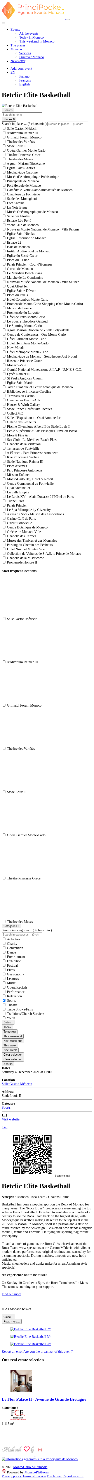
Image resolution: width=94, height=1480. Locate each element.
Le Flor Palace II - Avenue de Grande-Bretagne (44, 1399)
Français (25, 80)
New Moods (15, 347)
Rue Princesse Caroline (22, 457)
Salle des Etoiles (18, 216)
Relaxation (14, 996)
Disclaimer (54, 1476)
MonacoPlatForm (36, 1472)
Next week (10, 1050)
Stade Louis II (16, 146)
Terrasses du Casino (20, 396)
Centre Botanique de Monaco (27, 527)
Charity (11, 943)
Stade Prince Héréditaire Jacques (29, 409)
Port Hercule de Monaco (23, 185)
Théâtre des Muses (19, 159)
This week (9, 1045)
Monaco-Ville (16, 365)
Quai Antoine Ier (18, 488)
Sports (11, 1000)
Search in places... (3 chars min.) (24, 124)
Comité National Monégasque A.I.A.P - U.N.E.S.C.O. (44, 369)
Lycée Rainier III (18, 374)
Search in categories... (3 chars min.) (27, 930)
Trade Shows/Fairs (19, 1009)
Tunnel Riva (15, 501)
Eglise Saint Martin (19, 383)
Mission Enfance (18, 475)
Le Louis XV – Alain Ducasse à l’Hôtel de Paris (40, 496)
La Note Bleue (16, 207)
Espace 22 (13, 242)
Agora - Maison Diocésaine (25, 163)
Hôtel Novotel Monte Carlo (25, 549)
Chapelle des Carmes (21, 536)
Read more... (11, 1321)
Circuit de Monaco (19, 269)
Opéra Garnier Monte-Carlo (25, 150)
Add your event (21, 68)
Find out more (11, 1294)
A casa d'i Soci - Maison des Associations (35, 514)
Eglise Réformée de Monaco (26, 238)
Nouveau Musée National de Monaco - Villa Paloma (42, 229)
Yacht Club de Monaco (22, 225)
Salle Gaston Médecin (21, 128)
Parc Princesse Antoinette (24, 470)
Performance (15, 992)
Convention (14, 948)
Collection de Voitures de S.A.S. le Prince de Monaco (43, 553)
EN (12, 72)
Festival (12, 965)
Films (10, 970)
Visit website (10, 1119)
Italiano (24, 76)
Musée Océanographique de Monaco (32, 212)
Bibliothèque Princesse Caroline (28, 391)
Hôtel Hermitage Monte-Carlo (27, 343)
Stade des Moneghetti (21, 198)
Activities (13, 939)
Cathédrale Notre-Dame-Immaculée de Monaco (39, 190)
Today (7, 1027)
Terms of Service (34, 1476)
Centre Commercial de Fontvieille (30, 483)
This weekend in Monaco (36, 41)
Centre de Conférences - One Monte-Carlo (36, 334)
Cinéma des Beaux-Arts (23, 400)
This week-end (12, 1036)
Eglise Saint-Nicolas (20, 234)
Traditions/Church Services (25, 1014)
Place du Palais (17, 295)
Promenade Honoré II (21, 562)
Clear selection (12, 1054)
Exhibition (13, 961)
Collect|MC (14, 413)
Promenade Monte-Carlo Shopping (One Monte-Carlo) (44, 304)
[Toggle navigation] (68, 19)
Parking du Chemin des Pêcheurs (29, 545)
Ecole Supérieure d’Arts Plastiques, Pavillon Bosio (41, 431)
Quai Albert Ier (17, 286)
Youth (10, 1018)
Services (25, 53)
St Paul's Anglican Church (24, 378)
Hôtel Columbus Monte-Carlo (27, 299)
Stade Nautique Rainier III (24, 461)
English (24, 84)
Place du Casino (17, 260)
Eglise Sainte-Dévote (21, 290)
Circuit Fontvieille (19, 523)
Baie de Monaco (18, 247)
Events (15, 29)
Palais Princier (16, 505)
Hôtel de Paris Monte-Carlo (25, 317)
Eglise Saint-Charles (20, 168)
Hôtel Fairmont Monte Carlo (26, 339)
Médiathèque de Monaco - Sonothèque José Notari (41, 356)
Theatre (11, 1005)
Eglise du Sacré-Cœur (21, 255)
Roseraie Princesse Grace (24, 361)
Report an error (12, 1351)
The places (17, 45)
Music (11, 983)
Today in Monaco (31, 37)
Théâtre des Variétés (20, 142)
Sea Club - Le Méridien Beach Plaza (31, 439)
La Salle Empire (17, 492)
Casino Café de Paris (21, 518)
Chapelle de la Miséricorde (25, 558)
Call (4, 1127)
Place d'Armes (16, 466)
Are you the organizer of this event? (48, 1351)
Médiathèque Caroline (22, 172)
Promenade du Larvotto (23, 312)
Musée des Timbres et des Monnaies (31, 540)
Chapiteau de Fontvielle (23, 194)
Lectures (12, 978)
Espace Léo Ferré (18, 220)
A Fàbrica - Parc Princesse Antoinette (32, 453)
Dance (11, 952)
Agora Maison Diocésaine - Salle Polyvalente (38, 330)
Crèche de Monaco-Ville (23, 532)
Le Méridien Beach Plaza (24, 273)
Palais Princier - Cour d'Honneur (29, 264)
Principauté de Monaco (22, 181)
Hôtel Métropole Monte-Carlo (27, 352)
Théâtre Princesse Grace (23, 155)
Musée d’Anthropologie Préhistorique (32, 177)
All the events (28, 33)
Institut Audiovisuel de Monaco (28, 251)
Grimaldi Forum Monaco (24, 137)
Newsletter (17, 61)
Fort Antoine (15, 203)
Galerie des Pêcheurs (21, 422)
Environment (15, 957)
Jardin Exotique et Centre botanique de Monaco (39, 387)
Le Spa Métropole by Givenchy (28, 510)
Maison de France (19, 308)
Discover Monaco (31, 57)
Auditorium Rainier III (22, 133)
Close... (8, 1317)
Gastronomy (15, 974)
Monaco (16, 49)
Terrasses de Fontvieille (22, 448)
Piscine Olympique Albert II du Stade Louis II (38, 426)
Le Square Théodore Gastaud (27, 321)
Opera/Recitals (16, 987)
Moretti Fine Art (17, 435)
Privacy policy (12, 1476)
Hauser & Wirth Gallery (23, 404)
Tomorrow (9, 1031)
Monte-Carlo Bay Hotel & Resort (29, 479)
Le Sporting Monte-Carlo (24, 326)
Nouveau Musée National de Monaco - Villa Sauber (42, 282)
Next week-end (12, 1040)
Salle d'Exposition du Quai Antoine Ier (33, 418)
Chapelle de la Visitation (23, 444)
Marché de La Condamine (24, 277)
